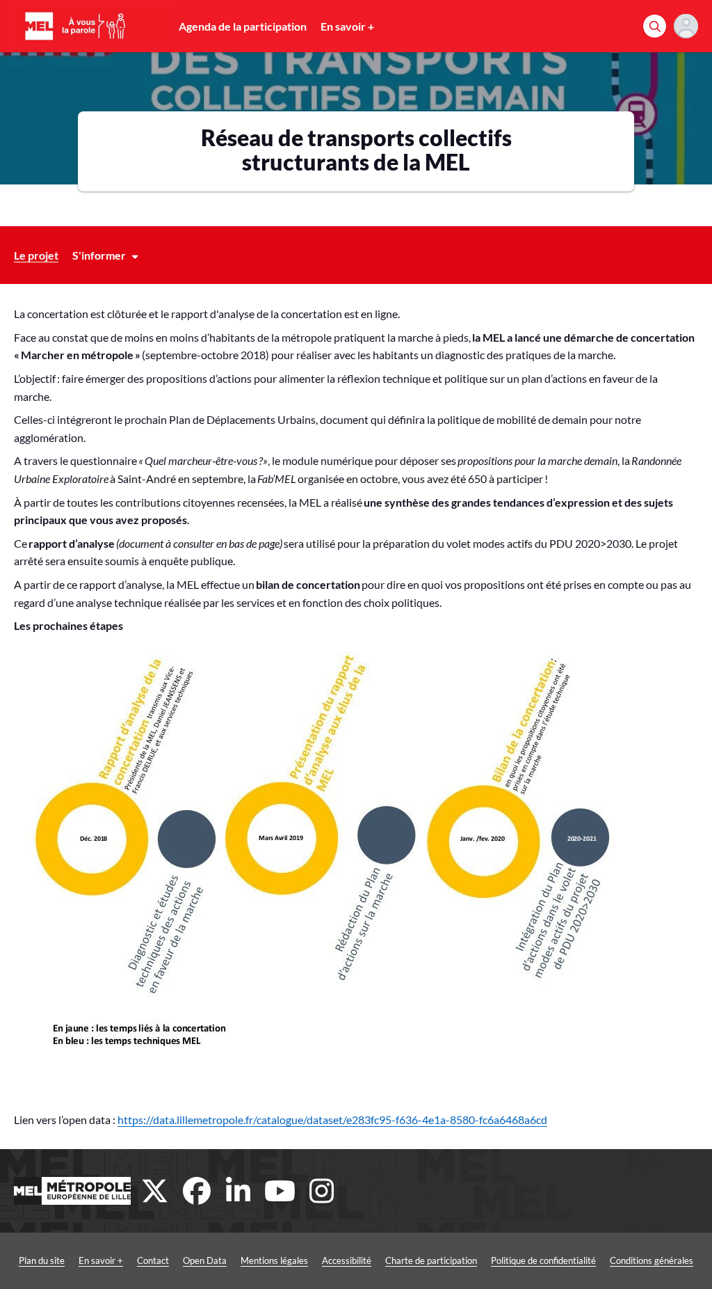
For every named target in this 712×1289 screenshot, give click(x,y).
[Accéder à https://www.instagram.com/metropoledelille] (322, 1191)
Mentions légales (274, 1260)
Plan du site (42, 1260)
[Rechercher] (654, 26)
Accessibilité (346, 1260)
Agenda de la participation (243, 26)
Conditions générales (651, 1260)
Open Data (205, 1260)
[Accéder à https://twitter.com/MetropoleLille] (155, 1191)
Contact (153, 1260)
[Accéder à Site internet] (72, 1191)
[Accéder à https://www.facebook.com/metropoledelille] (196, 1191)
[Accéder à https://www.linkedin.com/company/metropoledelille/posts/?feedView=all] (238, 1191)
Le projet (36, 255)
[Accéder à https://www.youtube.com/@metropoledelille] (280, 1191)
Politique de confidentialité (543, 1260)
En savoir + (347, 26)
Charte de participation (431, 1260)
